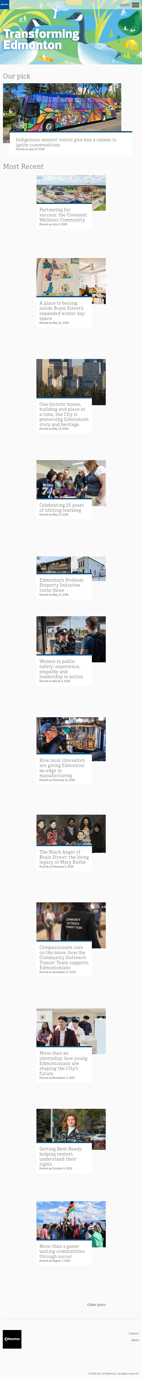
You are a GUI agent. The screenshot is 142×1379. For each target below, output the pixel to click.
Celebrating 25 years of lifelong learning (61, 507)
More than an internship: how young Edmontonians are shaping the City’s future (63, 1062)
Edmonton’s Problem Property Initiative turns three (61, 585)
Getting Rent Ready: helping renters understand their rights (61, 1156)
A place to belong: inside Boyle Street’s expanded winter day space (62, 310)
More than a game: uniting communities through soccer (62, 1251)
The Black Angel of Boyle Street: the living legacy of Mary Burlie (64, 856)
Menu (124, 4)
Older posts (96, 1304)
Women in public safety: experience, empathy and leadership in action (61, 668)
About (135, 1340)
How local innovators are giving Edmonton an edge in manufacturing (62, 767)
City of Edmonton (106, 1373)
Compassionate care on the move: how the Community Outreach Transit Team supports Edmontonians (64, 957)
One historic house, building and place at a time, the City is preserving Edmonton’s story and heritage (64, 414)
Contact (134, 1333)
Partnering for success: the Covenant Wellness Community (63, 214)
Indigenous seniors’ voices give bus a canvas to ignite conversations (66, 142)
